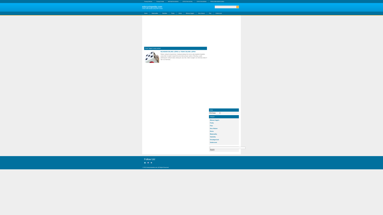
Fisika (172, 13)
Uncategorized (214, 139)
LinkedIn (145, 164)
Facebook (159, 163)
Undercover (219, 13)
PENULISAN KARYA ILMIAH (217, 1)
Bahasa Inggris (190, 13)
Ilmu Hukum (201, 13)
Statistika (164, 13)
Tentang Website (148, 1)
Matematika (155, 13)
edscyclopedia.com (152, 6)
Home (146, 13)
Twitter (154, 163)
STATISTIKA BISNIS (201, 1)
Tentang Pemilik (160, 1)
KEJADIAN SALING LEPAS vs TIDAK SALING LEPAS (178, 51)
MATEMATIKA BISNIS (173, 1)
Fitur (210, 13)
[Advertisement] (191, 32)
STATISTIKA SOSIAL (188, 1)
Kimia (180, 13)
